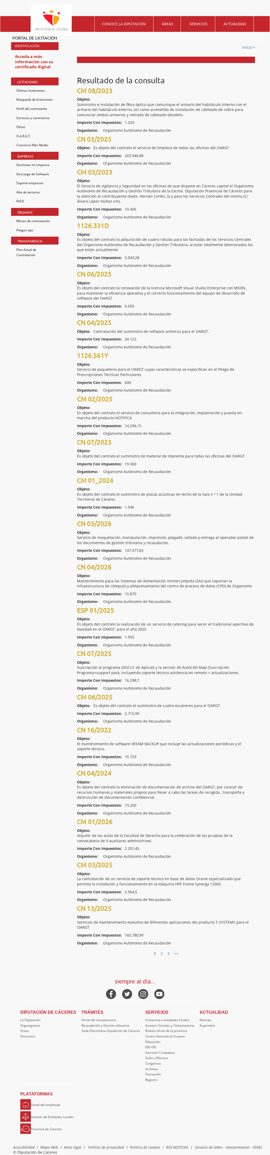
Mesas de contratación (33, 221)
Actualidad (235, 23)
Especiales (207, 1025)
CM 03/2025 (95, 865)
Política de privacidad (106, 1147)
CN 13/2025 (94, 908)
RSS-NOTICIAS (177, 1147)
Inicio (247, 47)
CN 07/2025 (94, 653)
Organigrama (30, 1025)
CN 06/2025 (94, 274)
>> (176, 953)
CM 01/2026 (95, 821)
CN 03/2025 (94, 139)
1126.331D (93, 225)
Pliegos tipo (24, 230)
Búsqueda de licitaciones (34, 99)
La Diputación (30, 1020)
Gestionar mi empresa (32, 165)
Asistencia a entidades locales (167, 1020)
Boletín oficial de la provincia (166, 1031)
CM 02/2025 (95, 399)
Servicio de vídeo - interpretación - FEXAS (228, 1147)
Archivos (151, 1069)
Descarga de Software (32, 174)
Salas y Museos (156, 1058)
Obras (20, 127)
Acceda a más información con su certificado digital (34, 61)
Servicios (198, 23)
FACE (20, 201)
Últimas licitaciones (30, 90)
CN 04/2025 (94, 322)
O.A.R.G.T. (23, 136)
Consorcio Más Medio (32, 145)
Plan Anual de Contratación (26, 252)
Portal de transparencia (98, 1020)
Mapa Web (49, 1147)
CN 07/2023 (94, 442)
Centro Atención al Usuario (165, 1036)
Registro (151, 1080)
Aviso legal (72, 1147)
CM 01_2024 (95, 480)
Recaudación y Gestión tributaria (105, 1025)
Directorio (27, 1036)
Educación (152, 1042)
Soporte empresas (30, 183)
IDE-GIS (150, 1047)
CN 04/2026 (94, 567)
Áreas (167, 23)
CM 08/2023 (95, 90)
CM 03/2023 (95, 172)
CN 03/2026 (94, 523)
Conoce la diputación (124, 23)
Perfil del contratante (31, 108)
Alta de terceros (28, 192)
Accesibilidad (24, 1147)
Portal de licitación (34, 37)
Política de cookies (145, 1147)
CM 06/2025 (95, 697)
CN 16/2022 (94, 730)
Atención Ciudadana (160, 1052)
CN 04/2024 (94, 773)
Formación (153, 1074)
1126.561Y (92, 355)
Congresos (153, 1063)
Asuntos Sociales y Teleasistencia (169, 1025)
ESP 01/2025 (95, 610)
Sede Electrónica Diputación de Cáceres (110, 1031)
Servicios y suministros (33, 118)
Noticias (205, 1020)
